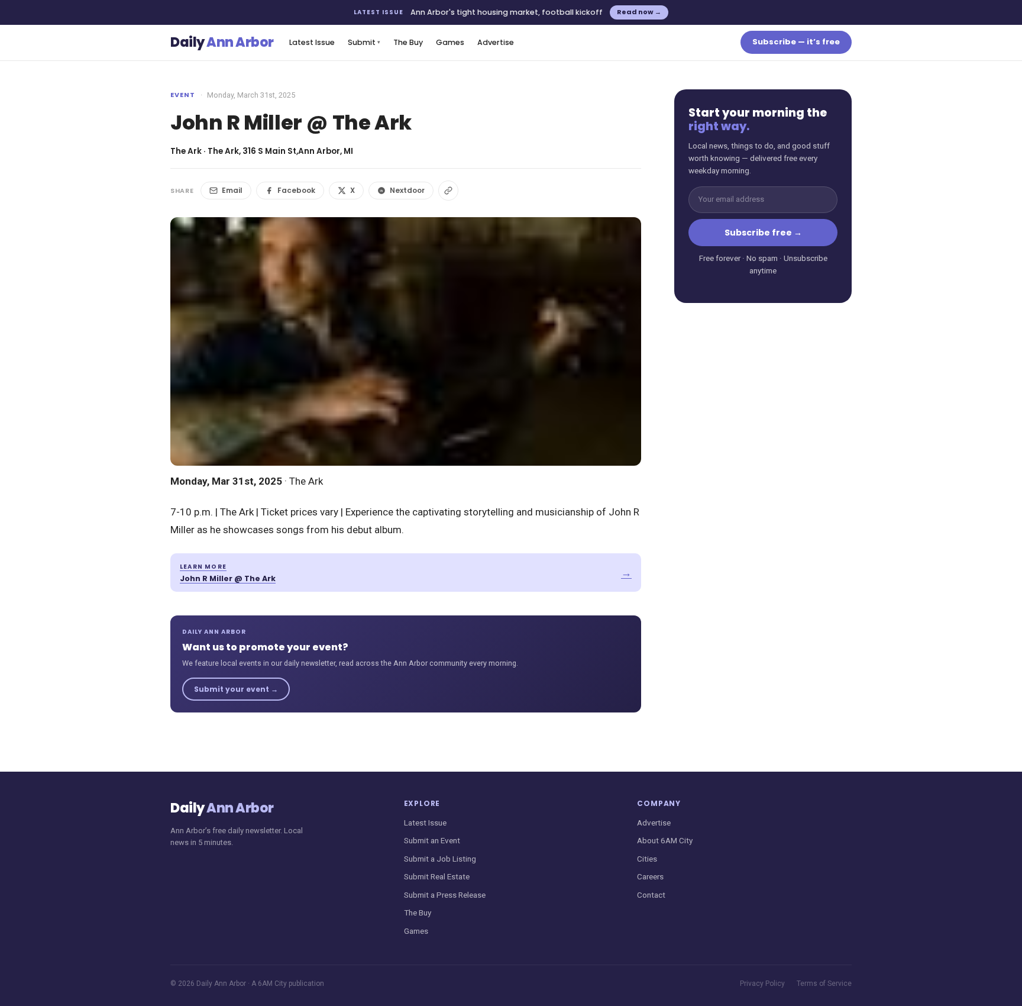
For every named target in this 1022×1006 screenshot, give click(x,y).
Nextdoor (407, 190)
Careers (650, 876)
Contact (651, 894)
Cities (647, 858)
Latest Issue (312, 42)
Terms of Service (824, 983)
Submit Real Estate (437, 876)
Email (232, 190)
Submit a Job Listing (440, 858)
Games (450, 42)
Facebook (296, 190)
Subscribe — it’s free (796, 41)
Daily (222, 42)
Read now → (639, 12)
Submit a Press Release (445, 894)
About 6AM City (665, 840)
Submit (364, 42)
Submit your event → (236, 689)
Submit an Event (432, 840)
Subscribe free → (763, 232)
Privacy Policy (762, 983)
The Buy (408, 42)
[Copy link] (448, 190)
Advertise (495, 42)
